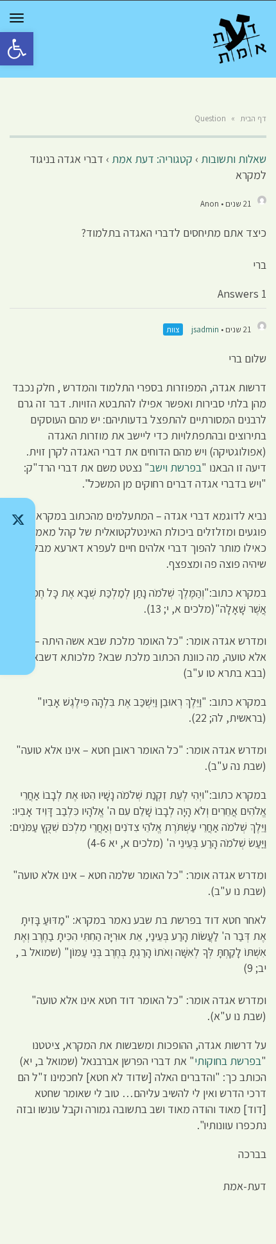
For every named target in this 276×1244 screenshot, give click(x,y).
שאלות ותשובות (233, 158)
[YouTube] (17, 653)
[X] (17, 519)
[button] (16, 48)
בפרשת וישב (176, 467)
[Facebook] (17, 619)
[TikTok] (17, 553)
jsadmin (205, 329)
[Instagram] (17, 586)
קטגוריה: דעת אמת (152, 158)
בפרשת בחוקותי (227, 1060)
